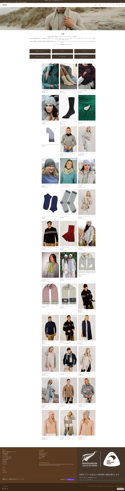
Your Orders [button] (41, 450)
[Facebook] (61, 479)
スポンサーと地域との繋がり (7, 458)
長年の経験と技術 (5, 453)
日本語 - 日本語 (96, 486)
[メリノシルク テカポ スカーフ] (50, 265)
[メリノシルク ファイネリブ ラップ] (86, 202)
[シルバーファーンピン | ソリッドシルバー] (86, 108)
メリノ (3, 465)
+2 (68, 187)
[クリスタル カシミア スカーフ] (86, 390)
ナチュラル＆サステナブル (6, 456)
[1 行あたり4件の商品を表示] (94, 61)
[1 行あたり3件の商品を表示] (92, 61)
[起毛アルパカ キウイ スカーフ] (68, 265)
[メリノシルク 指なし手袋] (86, 76)
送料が (24, 2)
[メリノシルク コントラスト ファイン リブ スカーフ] (50, 134)
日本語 (121, 2)
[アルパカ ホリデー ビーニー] (86, 423)
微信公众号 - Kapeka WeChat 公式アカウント (106, 486)
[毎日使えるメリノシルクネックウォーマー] (50, 327)
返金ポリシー (41, 458)
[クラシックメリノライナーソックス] (50, 202)
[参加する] (122, 479)
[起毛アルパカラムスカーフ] (86, 262)
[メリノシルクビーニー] (86, 171)
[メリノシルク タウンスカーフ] (68, 359)
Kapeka (89, 486)
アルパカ (3, 467)
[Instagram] (7, 488)
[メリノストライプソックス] (68, 202)
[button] (96, 5)
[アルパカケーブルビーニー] (50, 107)
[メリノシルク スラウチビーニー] (50, 171)
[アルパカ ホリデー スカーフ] (68, 423)
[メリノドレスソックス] (68, 108)
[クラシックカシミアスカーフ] (86, 327)
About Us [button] (4, 450)
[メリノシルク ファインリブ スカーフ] (86, 233)
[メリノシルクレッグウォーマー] (68, 76)
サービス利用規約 (42, 456)
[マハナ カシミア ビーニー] (50, 423)
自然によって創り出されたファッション (9, 451)
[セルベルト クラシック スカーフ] (68, 390)
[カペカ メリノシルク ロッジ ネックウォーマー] (68, 139)
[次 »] (73, 443)
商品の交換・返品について (43, 453)
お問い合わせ (4, 461)
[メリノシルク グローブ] (50, 76)
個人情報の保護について (43, 454)
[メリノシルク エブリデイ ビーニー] (50, 233)
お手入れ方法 (4, 472)
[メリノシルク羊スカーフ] (50, 294)
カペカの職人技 (5, 454)
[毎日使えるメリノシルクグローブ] (86, 296)
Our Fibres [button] (4, 462)
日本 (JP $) (5, 486)
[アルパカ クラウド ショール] (86, 139)
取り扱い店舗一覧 (5, 459)
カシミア (3, 469)
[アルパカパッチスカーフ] (50, 359)
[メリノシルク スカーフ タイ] (68, 233)
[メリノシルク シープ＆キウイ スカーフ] (68, 294)
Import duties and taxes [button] (44, 462)
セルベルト (4, 470)
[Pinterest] (63, 479)
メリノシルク (4, 464)
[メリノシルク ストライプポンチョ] (86, 359)
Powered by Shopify (119, 486)
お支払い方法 (41, 451)
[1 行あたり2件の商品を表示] (91, 61)
